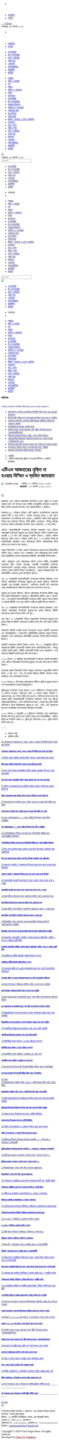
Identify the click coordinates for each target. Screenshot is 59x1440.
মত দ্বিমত (12, 113)
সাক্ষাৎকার (12, 116)
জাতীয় (10, 72)
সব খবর (4, 1079)
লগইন (10, 18)
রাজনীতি (11, 69)
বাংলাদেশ (11, 95)
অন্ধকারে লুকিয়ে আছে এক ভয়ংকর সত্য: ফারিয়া (28, 447)
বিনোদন (11, 136)
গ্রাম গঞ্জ (11, 61)
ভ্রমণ (10, 87)
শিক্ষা (10, 92)
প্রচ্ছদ (10, 78)
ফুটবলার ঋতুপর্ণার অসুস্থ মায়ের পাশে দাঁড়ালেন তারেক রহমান (32, 444)
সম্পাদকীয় (12, 52)
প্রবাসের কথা (13, 110)
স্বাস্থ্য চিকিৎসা (14, 104)
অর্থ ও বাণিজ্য (14, 58)
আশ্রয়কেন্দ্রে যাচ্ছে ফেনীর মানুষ (21, 426)
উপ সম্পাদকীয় (14, 55)
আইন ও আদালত (15, 90)
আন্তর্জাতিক (13, 66)
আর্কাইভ (11, 15)
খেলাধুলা (11, 63)
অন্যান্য (11, 122)
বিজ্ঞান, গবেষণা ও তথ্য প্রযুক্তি (21, 119)
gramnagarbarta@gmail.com (24, 1425)
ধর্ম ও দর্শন (12, 125)
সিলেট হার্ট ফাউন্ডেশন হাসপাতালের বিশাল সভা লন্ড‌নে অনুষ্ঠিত (32, 417)
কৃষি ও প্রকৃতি (14, 81)
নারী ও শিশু (12, 128)
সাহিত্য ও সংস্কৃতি (16, 107)
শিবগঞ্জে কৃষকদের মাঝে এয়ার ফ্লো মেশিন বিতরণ (28, 435)
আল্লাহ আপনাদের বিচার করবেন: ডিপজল (24, 450)
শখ (9, 84)
